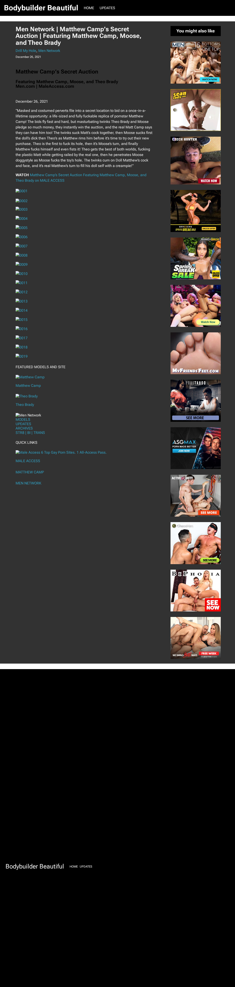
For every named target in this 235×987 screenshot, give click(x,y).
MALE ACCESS (28, 461)
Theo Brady (25, 404)
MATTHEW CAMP (30, 472)
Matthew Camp (28, 385)
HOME (89, 8)
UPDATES (23, 424)
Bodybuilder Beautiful (41, 7)
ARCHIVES (24, 428)
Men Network (49, 50)
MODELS (23, 419)
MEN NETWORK (28, 483)
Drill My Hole (26, 50)
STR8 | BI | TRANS (30, 432)
